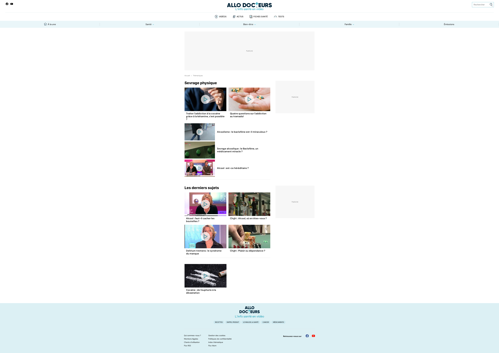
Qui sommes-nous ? (192, 335)
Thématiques (198, 76)
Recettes (219, 322)
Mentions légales (191, 339)
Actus (240, 16)
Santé (149, 24)
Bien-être (248, 24)
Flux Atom (212, 345)
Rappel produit (233, 322)
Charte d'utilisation (192, 342)
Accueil (187, 76)
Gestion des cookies (216, 335)
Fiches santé (260, 16)
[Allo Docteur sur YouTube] (313, 336)
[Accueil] (249, 311)
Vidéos (222, 16)
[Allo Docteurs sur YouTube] (11, 4)
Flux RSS (187, 345)
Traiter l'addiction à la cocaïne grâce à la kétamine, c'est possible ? (205, 116)
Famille (348, 24)
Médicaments (278, 322)
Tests (281, 16)
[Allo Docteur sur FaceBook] (7, 4)
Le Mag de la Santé (250, 322)
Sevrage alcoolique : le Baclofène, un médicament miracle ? (237, 150)
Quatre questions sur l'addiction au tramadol (248, 115)
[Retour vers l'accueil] (249, 6)
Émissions (449, 24)
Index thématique (215, 342)
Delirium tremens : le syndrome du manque (204, 252)
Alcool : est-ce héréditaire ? (233, 168)
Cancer (266, 322)
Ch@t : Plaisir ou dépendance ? (247, 250)
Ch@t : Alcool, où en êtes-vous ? (248, 218)
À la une (52, 24)
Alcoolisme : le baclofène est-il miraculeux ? (242, 131)
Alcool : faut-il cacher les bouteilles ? (200, 220)
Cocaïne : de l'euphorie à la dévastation (201, 291)
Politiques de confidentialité (220, 339)
